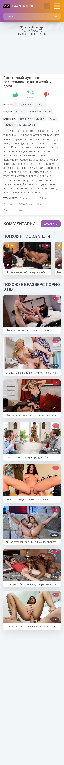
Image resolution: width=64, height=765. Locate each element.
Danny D (39, 104)
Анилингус (25, 118)
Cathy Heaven (23, 104)
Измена (9, 124)
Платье (25, 198)
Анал (53, 118)
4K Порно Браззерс (32, 27)
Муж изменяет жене (31, 204)
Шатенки (40, 118)
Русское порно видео (32, 33)
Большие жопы (27, 124)
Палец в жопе (40, 198)
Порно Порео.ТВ (32, 30)
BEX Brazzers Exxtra (41, 111)
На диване (11, 204)
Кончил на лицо (14, 210)
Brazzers (23, 6)
